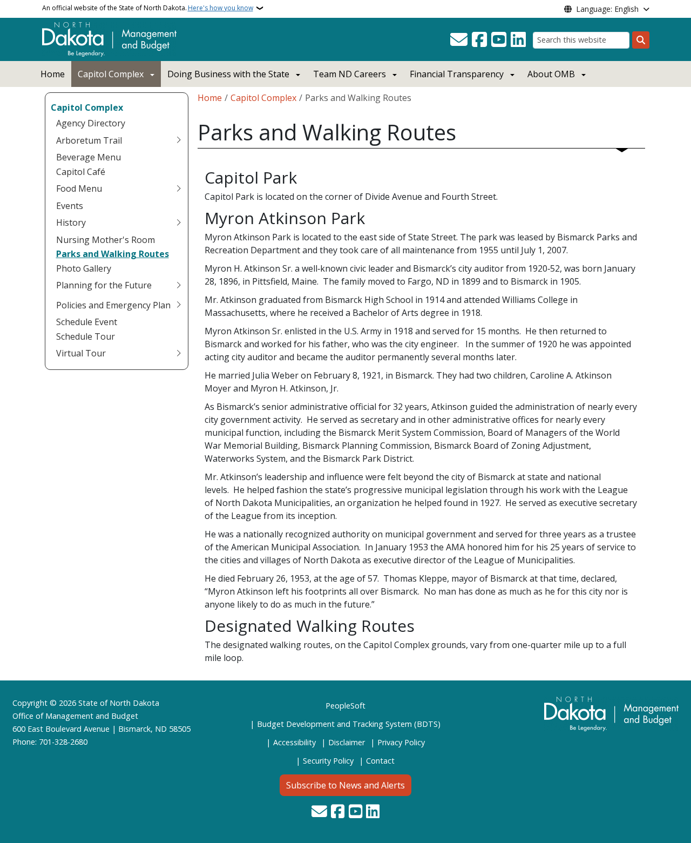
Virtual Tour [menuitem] (81, 353)
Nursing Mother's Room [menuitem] (105, 240)
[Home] (109, 38)
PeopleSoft (345, 705)
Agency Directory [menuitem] (90, 123)
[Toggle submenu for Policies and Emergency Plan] (178, 305)
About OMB (551, 74)
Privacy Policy (401, 742)
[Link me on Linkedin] (518, 40)
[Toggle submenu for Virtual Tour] (178, 353)
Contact (380, 761)
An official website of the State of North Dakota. (147, 7)
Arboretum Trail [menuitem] (89, 140)
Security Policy (328, 761)
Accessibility (294, 742)
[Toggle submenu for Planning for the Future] (178, 285)
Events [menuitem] (69, 206)
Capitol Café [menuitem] (80, 172)
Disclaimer (346, 742)
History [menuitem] (71, 222)
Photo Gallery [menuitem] (83, 268)
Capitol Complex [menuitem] (87, 107)
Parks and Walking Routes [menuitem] (112, 254)
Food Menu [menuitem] (79, 188)
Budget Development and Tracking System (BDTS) (349, 724)
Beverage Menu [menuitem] (88, 157)
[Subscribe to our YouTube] (498, 40)
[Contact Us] (459, 40)
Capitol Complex (111, 74)
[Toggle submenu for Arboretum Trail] (178, 140)
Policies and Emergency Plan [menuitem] (113, 305)
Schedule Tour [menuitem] (85, 336)
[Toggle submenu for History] (178, 222)
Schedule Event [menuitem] (86, 322)
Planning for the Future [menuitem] (104, 285)
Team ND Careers (349, 74)
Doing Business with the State (228, 74)
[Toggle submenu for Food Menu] (178, 188)
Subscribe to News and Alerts (345, 785)
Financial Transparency (457, 74)
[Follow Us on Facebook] (479, 40)
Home (52, 74)
